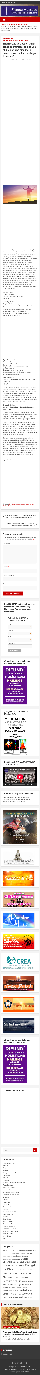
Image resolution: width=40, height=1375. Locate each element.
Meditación (6, 1197)
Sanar (13, 1294)
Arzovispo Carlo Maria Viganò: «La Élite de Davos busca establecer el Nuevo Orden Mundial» (20, 1334)
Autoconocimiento (24, 1251)
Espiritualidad (19, 1266)
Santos (19, 1294)
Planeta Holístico (24, 1367)
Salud (31, 1291)
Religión (5, 1217)
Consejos (25, 1256)
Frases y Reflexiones (9, 1190)
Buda (34, 1251)
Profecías (6, 1209)
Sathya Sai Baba (8, 1221)
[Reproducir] (5, 784)
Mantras (30, 1281)
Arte (4, 1168)
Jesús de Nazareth (29, 504)
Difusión (5, 1178)
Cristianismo (8, 38)
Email (19, 624)
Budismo (6, 1170)
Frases (20, 1270)
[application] (20, 776)
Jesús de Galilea (11, 1273)
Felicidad (14, 1270)
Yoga (4, 1238)
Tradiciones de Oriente (10, 1229)
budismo (6, 1253)
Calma (22, 1253)
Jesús (35, 1270)
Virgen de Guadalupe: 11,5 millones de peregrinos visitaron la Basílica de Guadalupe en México (20, 516)
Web (4, 584)
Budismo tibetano (15, 1253)
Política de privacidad (10, 1369)
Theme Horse (30, 1369)
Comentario (7, 543)
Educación (6, 1180)
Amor (5, 1251)
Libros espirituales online (11, 1195)
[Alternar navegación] (4, 19)
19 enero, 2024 (7, 1339)
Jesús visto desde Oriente (11, 1192)
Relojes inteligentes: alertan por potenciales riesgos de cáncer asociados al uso (21, 524)
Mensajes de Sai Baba (23, 1284)
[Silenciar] (31, 784)
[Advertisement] (20, 82)
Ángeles (5, 1165)
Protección (24, 1287)
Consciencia (16, 1256)
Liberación (24, 1281)
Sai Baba (24, 1290)
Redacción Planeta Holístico (24, 60)
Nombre (6, 567)
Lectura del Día (12, 1281)
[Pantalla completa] (35, 784)
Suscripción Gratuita (9, 1224)
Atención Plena (12, 1251)
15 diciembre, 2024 (9, 60)
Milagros (5, 1200)
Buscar (35, 1150)
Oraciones (6, 1204)
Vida (10, 1297)
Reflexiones (8, 1291)
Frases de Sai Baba (9, 1187)
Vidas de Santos (8, 1234)
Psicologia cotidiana (9, 1212)
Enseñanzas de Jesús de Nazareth (15, 40)
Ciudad (19, 637)
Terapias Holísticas (9, 1226)
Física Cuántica (8, 1185)
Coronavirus (7, 1259)
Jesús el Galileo (7, 506)
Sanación (6, 1294)
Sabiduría (15, 1291)
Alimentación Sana (9, 1163)
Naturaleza (6, 1202)
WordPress (26, 1372)
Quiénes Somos (8, 1214)
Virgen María (7, 1236)
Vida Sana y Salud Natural (11, 1231)
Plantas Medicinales (9, 1207)
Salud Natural (7, 1219)
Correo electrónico (9, 575)
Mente (5, 1287)
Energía (24, 1259)
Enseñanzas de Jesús (16, 504)
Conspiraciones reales (10, 1173)
